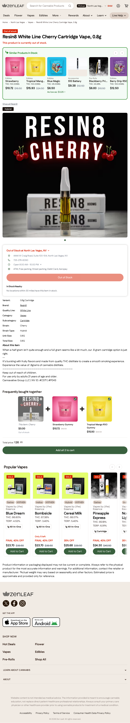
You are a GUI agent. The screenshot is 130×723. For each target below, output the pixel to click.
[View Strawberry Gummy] (65, 409)
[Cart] (126, 5)
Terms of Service (61, 713)
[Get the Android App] (46, 622)
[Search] (69, 5)
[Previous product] (112, 467)
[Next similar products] (122, 53)
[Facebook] (14, 603)
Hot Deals (9, 644)
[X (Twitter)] (6, 603)
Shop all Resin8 (10, 104)
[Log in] (118, 6)
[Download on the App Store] (16, 622)
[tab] (65, 240)
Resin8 (23, 305)
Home (5, 22)
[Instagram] (22, 603)
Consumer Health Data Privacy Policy (92, 713)
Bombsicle (43, 513)
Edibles (43, 15)
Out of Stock (65, 277)
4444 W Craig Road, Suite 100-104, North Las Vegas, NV (40, 255)
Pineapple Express (101, 515)
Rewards (73, 15)
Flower (18, 15)
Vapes (30, 15)
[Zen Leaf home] (13, 5)
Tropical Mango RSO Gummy (97, 426)
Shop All (40, 659)
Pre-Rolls (9, 659)
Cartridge (24, 320)
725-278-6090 (20, 260)
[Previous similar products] (115, 53)
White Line (25, 310)
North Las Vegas (18, 22)
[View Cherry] (30, 409)
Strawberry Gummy (63, 424)
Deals (6, 15)
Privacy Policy (42, 713)
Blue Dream (15, 513)
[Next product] (119, 467)
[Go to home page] (65, 593)
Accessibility (26, 713)
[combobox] (48, 6)
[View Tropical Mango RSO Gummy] (99, 409)
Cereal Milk (73, 513)
